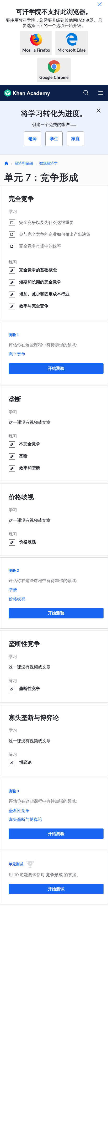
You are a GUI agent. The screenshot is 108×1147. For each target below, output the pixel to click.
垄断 (15, 399)
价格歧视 (21, 497)
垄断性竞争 (24, 644)
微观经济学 (48, 163)
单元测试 (16, 864)
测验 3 (14, 791)
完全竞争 (21, 199)
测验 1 (14, 335)
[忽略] (99, 4)
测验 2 (14, 571)
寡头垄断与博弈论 (34, 718)
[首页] (6, 163)
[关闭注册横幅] (98, 110)
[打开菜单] (101, 93)
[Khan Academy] (25, 93)
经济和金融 (24, 163)
